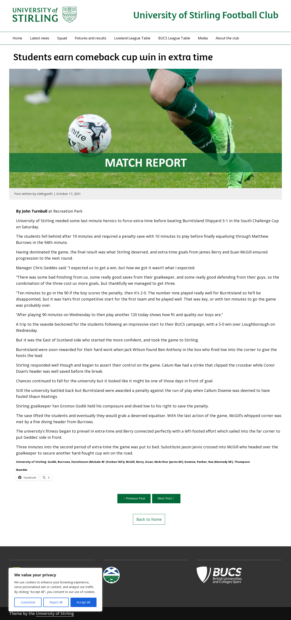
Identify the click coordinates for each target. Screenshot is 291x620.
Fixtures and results (90, 38)
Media (203, 38)
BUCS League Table (174, 38)
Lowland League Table (132, 38)
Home (17, 38)
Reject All (56, 602)
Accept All (83, 602)
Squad (62, 38)
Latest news (39, 38)
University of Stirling (55, 613)
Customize (28, 602)
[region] (55, 589)
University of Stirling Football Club (205, 14)
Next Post (164, 498)
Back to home (149, 519)
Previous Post (135, 498)
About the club (227, 38)
